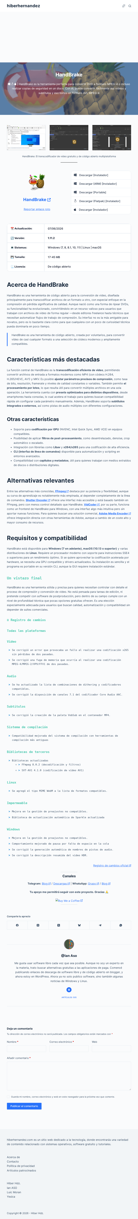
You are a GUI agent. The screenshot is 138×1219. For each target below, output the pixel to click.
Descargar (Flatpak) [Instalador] (99, 201)
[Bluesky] (79, 925)
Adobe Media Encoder (114, 513)
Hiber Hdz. (14, 1183)
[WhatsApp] (120, 925)
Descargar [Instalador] (93, 175)
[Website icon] (69, 989)
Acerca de (13, 1157)
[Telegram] (100, 925)
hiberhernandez (23, 5)
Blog (45, 883)
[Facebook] (17, 925)
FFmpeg (60, 491)
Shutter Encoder (37, 500)
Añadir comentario (19, 1058)
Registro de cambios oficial (111, 865)
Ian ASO (12, 1187)
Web (94, 1041)
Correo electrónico (61, 1041)
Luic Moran (14, 1192)
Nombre (12, 1041)
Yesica (11, 1196)
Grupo (92, 883)
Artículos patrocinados (21, 1170)
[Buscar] (130, 6)
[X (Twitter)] (58, 925)
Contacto (13, 1161)
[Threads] (38, 925)
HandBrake (35, 199)
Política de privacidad (21, 1166)
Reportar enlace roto (37, 209)
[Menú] (123, 5)
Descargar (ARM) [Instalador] (98, 183)
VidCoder (90, 504)
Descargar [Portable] (92, 192)
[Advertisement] (69, 37)
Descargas (60, 883)
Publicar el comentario (24, 1106)
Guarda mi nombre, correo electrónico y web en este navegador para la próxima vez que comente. (63, 1096)
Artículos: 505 (69, 997)
